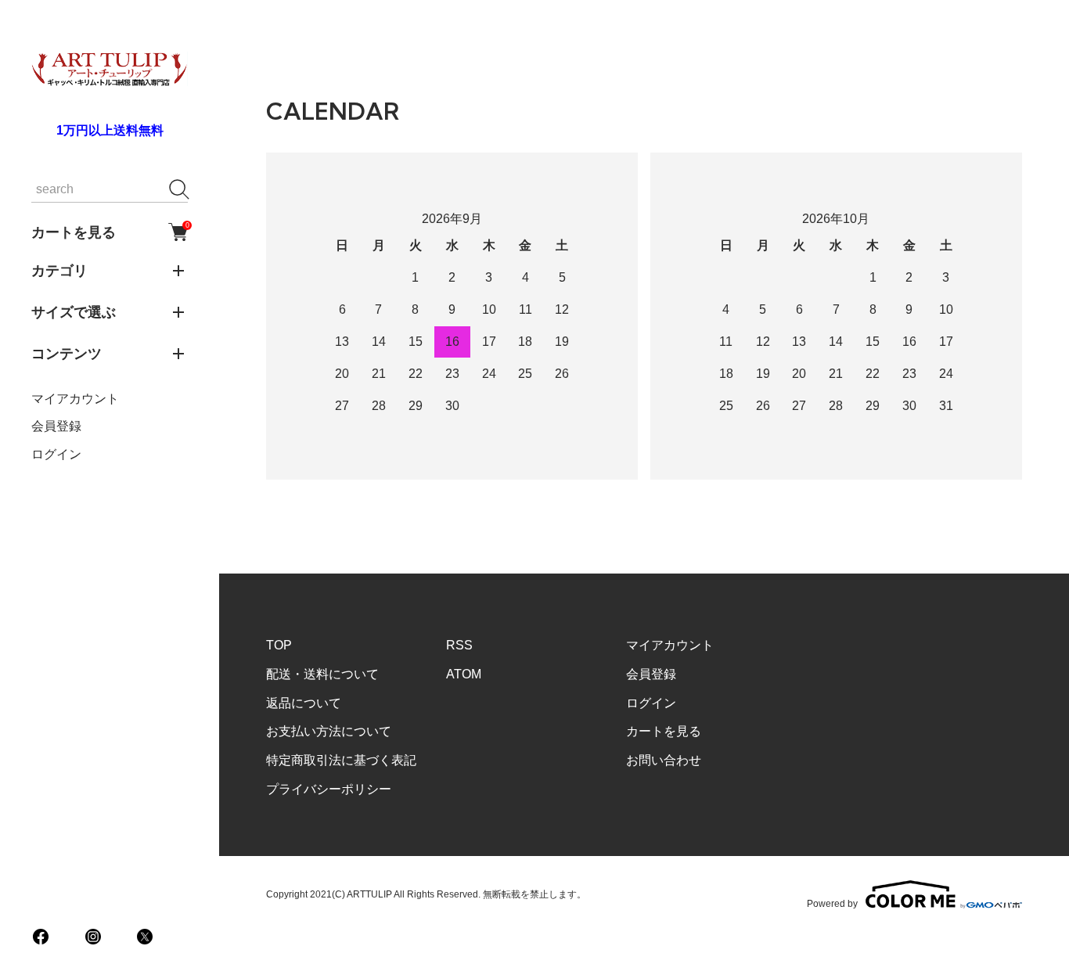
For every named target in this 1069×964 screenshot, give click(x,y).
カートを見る (109, 231)
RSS (459, 645)
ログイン (56, 454)
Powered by (832, 903)
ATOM (463, 674)
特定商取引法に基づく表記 (341, 760)
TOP (279, 645)
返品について (303, 703)
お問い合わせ (663, 760)
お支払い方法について (328, 731)
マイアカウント (75, 398)
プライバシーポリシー (328, 789)
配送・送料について (322, 674)
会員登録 (56, 426)
